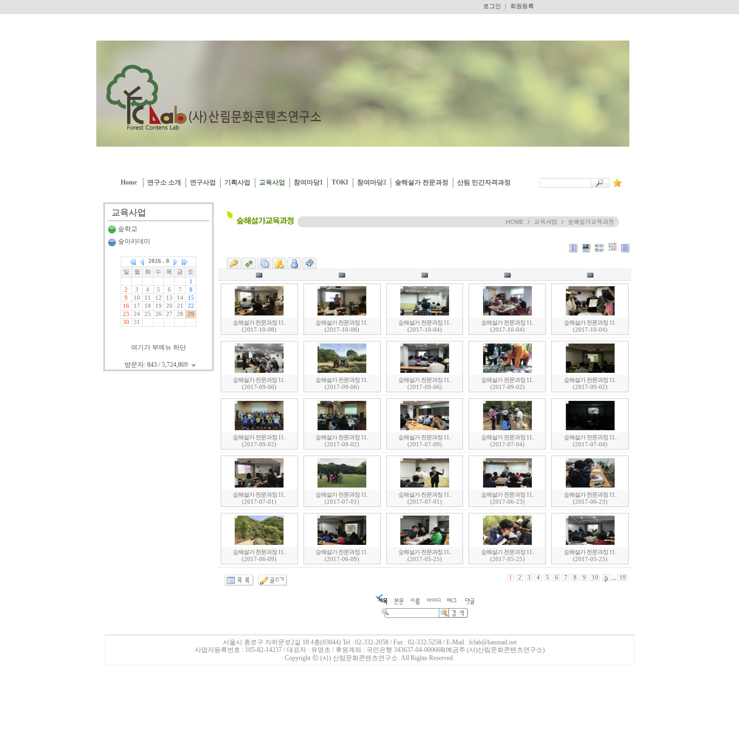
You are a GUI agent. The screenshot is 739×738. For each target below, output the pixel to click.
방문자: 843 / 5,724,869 (156, 364)
